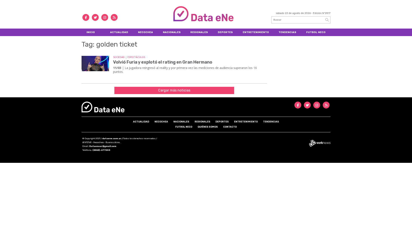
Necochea (145, 32)
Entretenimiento (256, 32)
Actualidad (119, 32)
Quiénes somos (208, 126)
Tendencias (287, 32)
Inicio (90, 32)
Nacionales (172, 32)
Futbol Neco (316, 32)
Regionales (199, 32)
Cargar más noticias (174, 90)
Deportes (225, 32)
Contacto (230, 126)
